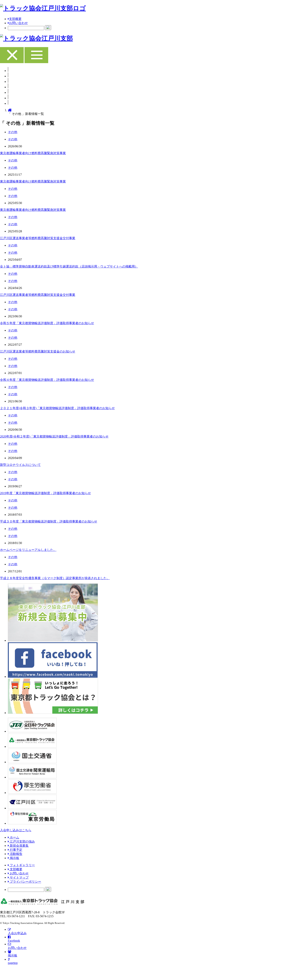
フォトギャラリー (22, 865)
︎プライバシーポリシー (25, 881)
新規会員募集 (19, 845)
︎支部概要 (15, 869)
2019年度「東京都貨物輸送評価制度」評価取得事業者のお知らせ (45, 493)
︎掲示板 (14, 858)
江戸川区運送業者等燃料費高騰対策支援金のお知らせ (37, 351)
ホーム (14, 837)
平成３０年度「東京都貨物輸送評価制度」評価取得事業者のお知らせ (48, 521)
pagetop (13, 963)
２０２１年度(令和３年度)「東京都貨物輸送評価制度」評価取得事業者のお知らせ (57, 408)
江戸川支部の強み (22, 841)
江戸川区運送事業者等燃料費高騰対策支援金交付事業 (37, 238)
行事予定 (15, 849)
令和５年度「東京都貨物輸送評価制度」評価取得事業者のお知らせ (47, 323)
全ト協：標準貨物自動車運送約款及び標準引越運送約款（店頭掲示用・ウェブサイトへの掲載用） (69, 266)
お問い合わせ (18, 23)
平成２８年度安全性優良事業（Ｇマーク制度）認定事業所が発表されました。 (55, 578)
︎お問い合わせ (19, 873)
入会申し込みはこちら (15, 830)
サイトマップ (19, 877)
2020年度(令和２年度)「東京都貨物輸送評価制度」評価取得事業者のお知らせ (54, 436)
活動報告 (15, 853)
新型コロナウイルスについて (20, 464)
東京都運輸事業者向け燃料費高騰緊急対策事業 (33, 153)
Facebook (14, 940)
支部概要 (15, 19)
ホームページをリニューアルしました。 (28, 549)
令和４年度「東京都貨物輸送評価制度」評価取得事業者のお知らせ (47, 379)
